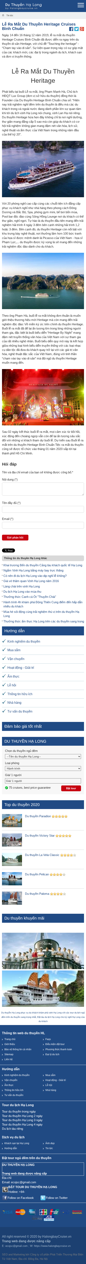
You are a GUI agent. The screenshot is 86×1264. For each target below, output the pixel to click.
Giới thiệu (9, 1044)
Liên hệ (8, 1059)
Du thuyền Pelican (37, 874)
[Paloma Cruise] (43, 951)
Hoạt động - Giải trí (20, 667)
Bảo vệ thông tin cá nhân (17, 1049)
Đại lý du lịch (52, 1054)
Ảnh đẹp (50, 1143)
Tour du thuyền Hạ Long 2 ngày (22, 1116)
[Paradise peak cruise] (43, 989)
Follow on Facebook (21, 1197)
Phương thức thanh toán (58, 1049)
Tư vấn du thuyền (19, 711)
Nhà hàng (14, 702)
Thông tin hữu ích (19, 694)
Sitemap (8, 1054)
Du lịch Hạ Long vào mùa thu (22, 591)
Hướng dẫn (10, 1148)
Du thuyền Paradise (38, 816)
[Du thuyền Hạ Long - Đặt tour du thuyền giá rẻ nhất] (32, 5)
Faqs (48, 1039)
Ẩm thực (13, 676)
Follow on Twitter (57, 1197)
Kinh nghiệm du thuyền (23, 641)
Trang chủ (9, 1039)
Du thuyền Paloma (37, 893)
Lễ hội (11, 685)
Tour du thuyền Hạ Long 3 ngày (22, 1120)
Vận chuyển (15, 659)
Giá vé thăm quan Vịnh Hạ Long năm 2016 (31, 581)
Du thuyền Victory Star (40, 835)
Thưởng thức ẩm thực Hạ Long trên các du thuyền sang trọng (43, 621)
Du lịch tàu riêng (12, 1128)
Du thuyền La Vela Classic (42, 855)
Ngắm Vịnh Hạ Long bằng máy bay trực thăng (33, 570)
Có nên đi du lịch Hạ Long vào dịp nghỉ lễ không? (35, 575)
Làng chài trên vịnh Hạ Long (21, 586)
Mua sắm (13, 650)
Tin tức (49, 1148)
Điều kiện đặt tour (55, 1044)
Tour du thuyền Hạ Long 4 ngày (22, 1124)
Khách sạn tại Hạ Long (16, 1143)
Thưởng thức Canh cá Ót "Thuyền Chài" (29, 596)
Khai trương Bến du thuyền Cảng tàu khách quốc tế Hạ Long (42, 565)
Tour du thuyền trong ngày (19, 1111)
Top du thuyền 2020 (22, 804)
